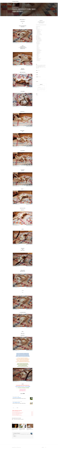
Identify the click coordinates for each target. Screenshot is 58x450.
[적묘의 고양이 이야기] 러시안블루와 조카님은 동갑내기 (17, 415)
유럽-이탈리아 (38, 49)
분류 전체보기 (38, 26)
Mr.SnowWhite (43, 434)
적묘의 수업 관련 (39, 33)
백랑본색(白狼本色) (44, 445)
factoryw (43, 436)
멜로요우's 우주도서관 (44, 430)
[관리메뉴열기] (56, 1)
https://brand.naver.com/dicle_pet (17, 401)
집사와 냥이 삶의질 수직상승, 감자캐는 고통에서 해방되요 (19, 403)
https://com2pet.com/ (15, 396)
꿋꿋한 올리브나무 (43, 433)
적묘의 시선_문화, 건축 (39, 34)
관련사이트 (43, 447)
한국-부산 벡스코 (39, 58)
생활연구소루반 (43, 437)
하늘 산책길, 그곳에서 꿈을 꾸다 (44, 425)
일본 (37, 46)
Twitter (40, 76)
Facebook (37, 76)
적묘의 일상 (13, 410)
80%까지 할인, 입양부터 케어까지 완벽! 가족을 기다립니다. (19, 398)
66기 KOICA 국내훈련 (39, 40)
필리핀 (38, 57)
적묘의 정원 (38, 30)
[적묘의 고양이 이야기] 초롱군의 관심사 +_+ (16, 414)
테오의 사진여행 (43, 429)
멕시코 (38, 44)
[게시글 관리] (15, 407)
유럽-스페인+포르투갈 (39, 50)
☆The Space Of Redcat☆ (15, 1)
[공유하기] (14, 407)
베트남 (38, 48)
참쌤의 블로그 (43, 446)
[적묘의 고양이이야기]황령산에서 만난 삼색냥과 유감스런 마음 (17, 412)
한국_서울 (38, 60)
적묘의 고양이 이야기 (16, 410)
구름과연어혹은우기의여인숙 (44, 440)
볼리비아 (38, 54)
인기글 (38, 70)
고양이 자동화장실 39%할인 (16, 402)
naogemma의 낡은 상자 (44, 432)
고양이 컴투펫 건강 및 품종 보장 (17, 397)
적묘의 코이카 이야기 (38, 39)
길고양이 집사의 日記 (44, 435)
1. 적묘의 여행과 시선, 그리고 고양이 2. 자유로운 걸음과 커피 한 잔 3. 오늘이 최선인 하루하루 (21, 434)
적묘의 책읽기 (38, 32)
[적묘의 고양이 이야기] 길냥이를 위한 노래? (16, 411)
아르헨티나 (38, 53)
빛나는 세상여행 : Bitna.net (43, 427)
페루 (38, 45)
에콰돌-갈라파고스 (39, 52)
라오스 (38, 56)
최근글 (36, 70)
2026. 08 (41, 84)
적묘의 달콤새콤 (39, 31)
